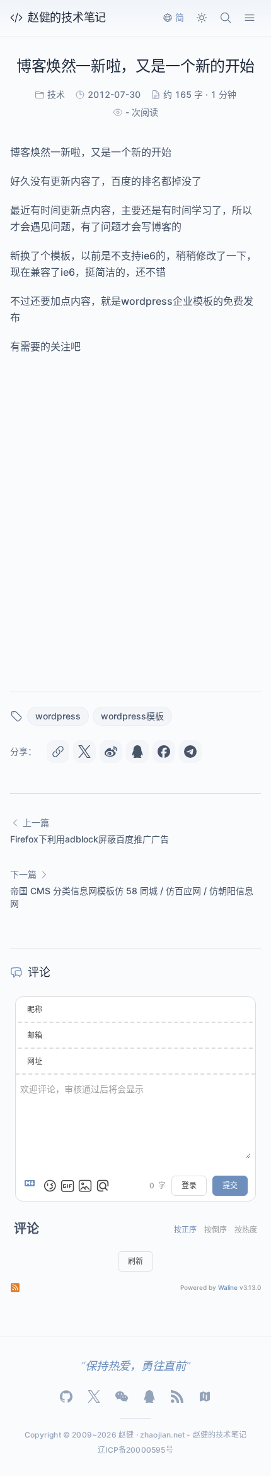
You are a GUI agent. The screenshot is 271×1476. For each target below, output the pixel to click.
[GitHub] (66, 1396)
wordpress (58, 716)
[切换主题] (201, 17)
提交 (230, 1185)
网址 (34, 1061)
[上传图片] (85, 1185)
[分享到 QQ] (137, 751)
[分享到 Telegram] (190, 751)
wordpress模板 (132, 716)
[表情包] (67, 1185)
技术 (56, 94)
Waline (228, 1287)
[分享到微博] (111, 751)
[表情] (49, 1185)
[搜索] (225, 17)
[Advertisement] (135, 520)
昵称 (34, 1009)
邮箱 (34, 1035)
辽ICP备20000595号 (135, 1450)
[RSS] (177, 1396)
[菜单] (249, 17)
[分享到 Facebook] (164, 751)
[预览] (102, 1185)
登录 (189, 1185)
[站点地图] (204, 1396)
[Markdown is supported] (32, 1185)
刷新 (135, 1261)
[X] (94, 1396)
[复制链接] (58, 751)
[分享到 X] (84, 751)
